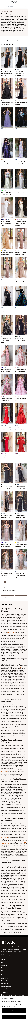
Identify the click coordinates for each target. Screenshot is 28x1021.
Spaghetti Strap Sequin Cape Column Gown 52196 (20, 282)
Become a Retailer (5, 981)
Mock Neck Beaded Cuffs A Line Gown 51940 (21, 311)
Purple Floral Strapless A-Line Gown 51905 (6, 163)
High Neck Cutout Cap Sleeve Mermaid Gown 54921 (20, 575)
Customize (14, 1014)
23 (15, 582)
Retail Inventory (5, 978)
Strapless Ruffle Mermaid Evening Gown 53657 (6, 487)
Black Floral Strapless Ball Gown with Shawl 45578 (20, 132)
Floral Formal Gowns (20, 594)
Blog (2, 970)
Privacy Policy (4, 983)
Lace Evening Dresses (7, 597)
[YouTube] (1, 955)
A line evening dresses (21, 622)
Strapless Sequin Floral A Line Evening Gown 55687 (20, 370)
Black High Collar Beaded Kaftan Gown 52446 (6, 516)
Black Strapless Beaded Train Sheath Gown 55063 (20, 487)
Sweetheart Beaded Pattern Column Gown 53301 (7, 282)
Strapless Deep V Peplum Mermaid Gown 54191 (6, 545)
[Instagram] (11, 955)
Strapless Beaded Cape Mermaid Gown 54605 (20, 339)
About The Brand (5, 962)
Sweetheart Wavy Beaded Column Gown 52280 (20, 253)
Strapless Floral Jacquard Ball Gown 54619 (20, 399)
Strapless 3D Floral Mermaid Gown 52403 (7, 457)
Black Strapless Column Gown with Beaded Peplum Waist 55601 (7, 73)
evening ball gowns (11, 632)
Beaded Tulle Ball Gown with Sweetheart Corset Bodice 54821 (7, 133)
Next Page (20, 582)
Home (2, 11)
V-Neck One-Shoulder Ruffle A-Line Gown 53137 (20, 428)
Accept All (14, 1010)
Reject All (14, 1018)
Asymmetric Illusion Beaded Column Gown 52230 (7, 253)
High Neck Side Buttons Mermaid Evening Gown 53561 (6, 223)
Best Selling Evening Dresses (6, 40)
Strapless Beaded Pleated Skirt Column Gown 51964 (6, 311)
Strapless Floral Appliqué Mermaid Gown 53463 (6, 428)
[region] (14, 1008)
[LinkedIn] (9, 955)
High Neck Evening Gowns (8, 590)
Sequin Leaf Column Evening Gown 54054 (7, 574)
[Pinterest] (6, 955)
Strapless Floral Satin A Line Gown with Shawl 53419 (7, 193)
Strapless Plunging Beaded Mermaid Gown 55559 (21, 545)
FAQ (2, 967)
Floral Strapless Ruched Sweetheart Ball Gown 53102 (6, 340)
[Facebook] (4, 955)
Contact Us (4, 965)
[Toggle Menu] (2, 7)
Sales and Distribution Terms (8, 986)
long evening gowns (19, 667)
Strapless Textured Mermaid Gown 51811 (21, 103)
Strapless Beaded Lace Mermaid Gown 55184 (6, 370)
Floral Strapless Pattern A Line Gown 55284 (6, 399)
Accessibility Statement (7, 988)
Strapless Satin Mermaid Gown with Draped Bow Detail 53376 (20, 223)
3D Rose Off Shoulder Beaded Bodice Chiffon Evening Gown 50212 (20, 73)
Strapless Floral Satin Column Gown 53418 (19, 192)
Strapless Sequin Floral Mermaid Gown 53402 (20, 516)
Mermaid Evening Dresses (17, 40)
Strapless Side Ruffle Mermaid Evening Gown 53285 (20, 458)
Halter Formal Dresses (7, 594)
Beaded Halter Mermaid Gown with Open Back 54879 (20, 164)
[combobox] (15, 6)
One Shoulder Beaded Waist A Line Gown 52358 (7, 103)
